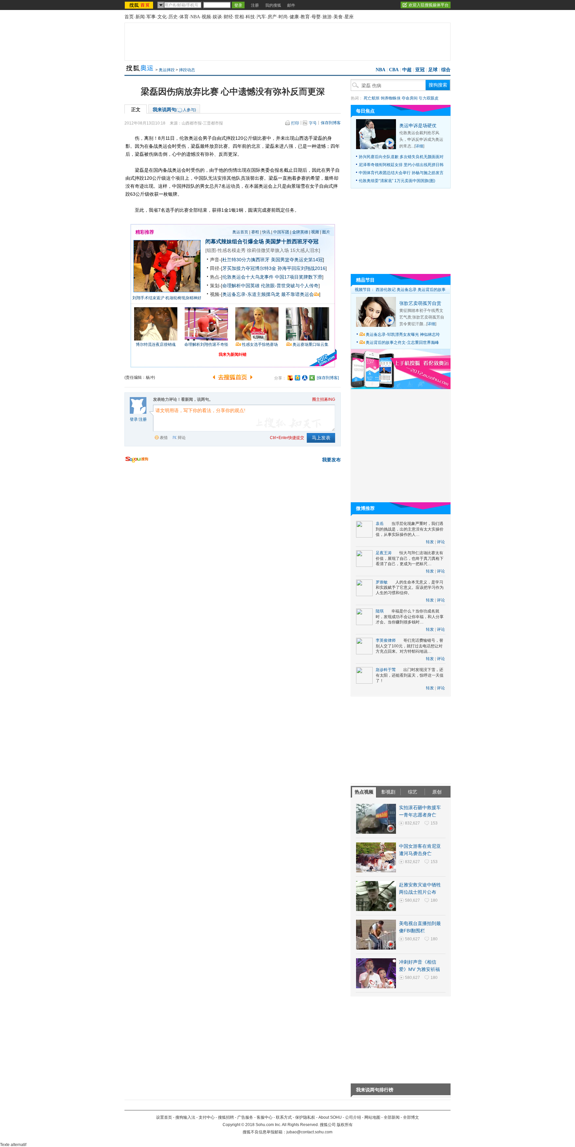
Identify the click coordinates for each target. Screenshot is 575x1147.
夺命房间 (410, 98)
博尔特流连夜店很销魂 (156, 344)
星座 (349, 16)
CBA (394, 69)
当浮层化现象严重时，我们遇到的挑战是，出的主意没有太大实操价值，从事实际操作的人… (410, 529)
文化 (162, 16)
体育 (184, 16)
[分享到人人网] (304, 377)
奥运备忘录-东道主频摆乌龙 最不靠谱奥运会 (268, 294)
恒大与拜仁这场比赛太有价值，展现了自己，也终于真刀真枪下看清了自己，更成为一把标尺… (410, 558)
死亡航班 (372, 98)
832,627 (412, 823)
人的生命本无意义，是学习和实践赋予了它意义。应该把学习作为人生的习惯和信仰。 (410, 587)
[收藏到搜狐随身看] (312, 377)
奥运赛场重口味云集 (310, 344)
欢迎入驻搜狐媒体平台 (429, 5)
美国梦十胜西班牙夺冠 (291, 241)
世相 (239, 16)
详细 (419, 146)
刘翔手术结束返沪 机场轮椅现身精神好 (166, 298)
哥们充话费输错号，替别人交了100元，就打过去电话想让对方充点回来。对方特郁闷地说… (409, 646)
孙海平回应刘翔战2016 (301, 268)
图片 (326, 232)
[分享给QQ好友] (297, 377)
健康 (294, 16)
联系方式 (284, 1117)
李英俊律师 (386, 640)
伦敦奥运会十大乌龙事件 (248, 277)
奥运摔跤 (167, 70)
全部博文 (411, 1117)
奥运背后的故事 (432, 289)
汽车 (261, 16)
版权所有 (345, 1124)
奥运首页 (240, 232)
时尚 (283, 16)
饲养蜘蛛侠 (391, 98)
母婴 (316, 16)
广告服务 (245, 1117)
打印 (295, 123)
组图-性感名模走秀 (226, 250)
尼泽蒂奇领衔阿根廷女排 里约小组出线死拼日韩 (401, 164)
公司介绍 (353, 1117)
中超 (407, 69)
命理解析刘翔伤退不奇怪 (206, 344)
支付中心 (207, 1117)
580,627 (412, 900)
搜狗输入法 (185, 1117)
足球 (433, 69)
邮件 (291, 5)
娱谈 (217, 16)
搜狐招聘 (226, 1117)
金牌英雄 (300, 232)
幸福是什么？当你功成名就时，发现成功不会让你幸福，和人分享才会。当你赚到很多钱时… (410, 616)
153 (434, 823)
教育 (305, 16)
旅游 (327, 16)
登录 (134, 419)
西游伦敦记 (386, 289)
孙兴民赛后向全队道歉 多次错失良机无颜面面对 (401, 156)
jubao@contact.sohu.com (309, 1132)
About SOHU (330, 1117)
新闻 (140, 16)
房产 (272, 16)
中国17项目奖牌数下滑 (298, 277)
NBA (195, 16)
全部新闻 (392, 1117)
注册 (255, 5)
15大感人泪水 (304, 250)
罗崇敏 (382, 582)
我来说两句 (174, 109)
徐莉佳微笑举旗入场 (268, 250)
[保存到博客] (328, 377)
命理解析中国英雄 (241, 285)
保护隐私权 (305, 1117)
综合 (446, 69)
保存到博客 (331, 122)
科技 (250, 16)
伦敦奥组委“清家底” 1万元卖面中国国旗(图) (397, 180)
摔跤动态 (187, 70)
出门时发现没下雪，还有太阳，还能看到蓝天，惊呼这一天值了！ (410, 675)
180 (434, 900)
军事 (151, 16)
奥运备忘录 (407, 289)
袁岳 (380, 523)
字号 (313, 123)
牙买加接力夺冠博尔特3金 (249, 268)
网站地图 (372, 1117)
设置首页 (164, 1117)
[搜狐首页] (139, 5)
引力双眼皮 (429, 98)
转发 (430, 542)
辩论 (182, 437)
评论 (441, 542)
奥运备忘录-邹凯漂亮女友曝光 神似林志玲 (403, 334)
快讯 (266, 232)
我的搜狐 (273, 5)
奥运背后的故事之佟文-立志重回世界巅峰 (402, 342)
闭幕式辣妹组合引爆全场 (234, 241)
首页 (129, 16)
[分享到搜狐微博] (290, 377)
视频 (206, 16)
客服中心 (265, 1117)
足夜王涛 (384, 553)
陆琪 (380, 611)
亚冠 (420, 69)
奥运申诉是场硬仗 (418, 125)
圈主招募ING (323, 399)
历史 (173, 16)
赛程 (255, 232)
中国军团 (281, 232)
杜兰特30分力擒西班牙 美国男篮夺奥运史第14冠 (272, 259)
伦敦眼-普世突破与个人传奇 (289, 285)
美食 (338, 16)
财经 (228, 16)
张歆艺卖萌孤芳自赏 (420, 303)
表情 (164, 437)
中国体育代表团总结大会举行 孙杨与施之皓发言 (401, 172)
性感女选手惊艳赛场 (260, 344)
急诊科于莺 (386, 669)
